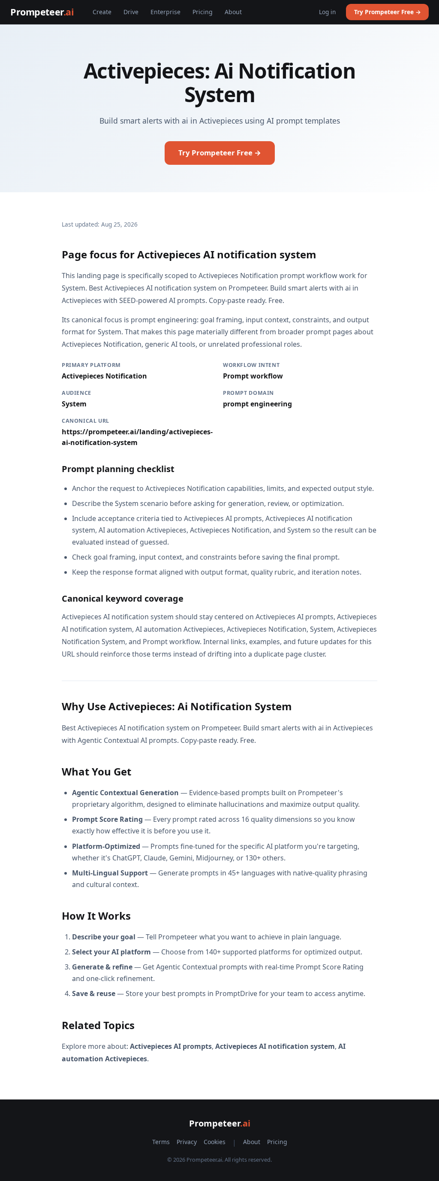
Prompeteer (42, 12)
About (233, 12)
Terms (161, 1142)
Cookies (215, 1142)
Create (102, 12)
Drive (130, 12)
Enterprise (165, 12)
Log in (327, 12)
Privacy (187, 1142)
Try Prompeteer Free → (387, 12)
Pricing (202, 12)
